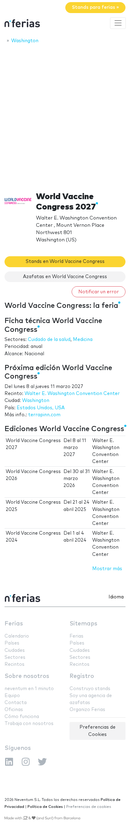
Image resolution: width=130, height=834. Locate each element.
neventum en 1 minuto (29, 688)
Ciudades (15, 650)
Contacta (16, 702)
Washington (35, 400)
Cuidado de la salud (49, 339)
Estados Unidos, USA (41, 408)
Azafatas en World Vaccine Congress (65, 276)
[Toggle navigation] (118, 23)
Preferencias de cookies (88, 807)
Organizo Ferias (87, 709)
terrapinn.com (44, 415)
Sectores (15, 657)
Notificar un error (98, 292)
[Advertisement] (65, 116)
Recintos (14, 664)
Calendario (17, 636)
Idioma (116, 597)
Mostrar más (107, 569)
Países (12, 643)
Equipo (12, 695)
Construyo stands (90, 688)
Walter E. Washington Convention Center (72, 393)
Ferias (14, 624)
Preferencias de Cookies (97, 731)
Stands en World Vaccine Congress (65, 261)
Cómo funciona (22, 716)
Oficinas (14, 709)
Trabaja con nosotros (29, 723)
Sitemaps (83, 624)
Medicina (83, 339)
